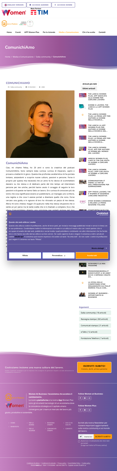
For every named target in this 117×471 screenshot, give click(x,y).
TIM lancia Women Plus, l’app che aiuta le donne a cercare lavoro (98, 172)
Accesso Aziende (40, 5)
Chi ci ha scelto (69, 424)
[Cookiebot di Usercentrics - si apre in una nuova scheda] (98, 213)
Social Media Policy (74, 463)
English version (15, 5)
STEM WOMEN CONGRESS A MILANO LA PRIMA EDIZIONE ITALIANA (99, 203)
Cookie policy (86, 463)
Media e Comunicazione (23, 57)
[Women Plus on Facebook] (80, 410)
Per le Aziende (32, 429)
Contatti (68, 428)
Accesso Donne (64, 5)
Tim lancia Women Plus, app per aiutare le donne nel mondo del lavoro (99, 150)
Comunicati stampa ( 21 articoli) (94, 325)
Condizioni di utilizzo (33, 463)
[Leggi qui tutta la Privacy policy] (94, 445)
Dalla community (43, 57)
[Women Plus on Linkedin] (85, 410)
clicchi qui (19, 237)
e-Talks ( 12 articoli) (89, 332)
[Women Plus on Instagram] (89, 410)
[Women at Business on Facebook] (80, 398)
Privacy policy (62, 463)
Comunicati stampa (51, 429)
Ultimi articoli (88, 88)
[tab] (90, 83)
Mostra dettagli (98, 248)
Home (7, 57)
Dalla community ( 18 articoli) (93, 312)
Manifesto (15, 426)
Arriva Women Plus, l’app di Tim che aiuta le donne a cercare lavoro (98, 161)
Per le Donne (31, 424)
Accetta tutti (92, 255)
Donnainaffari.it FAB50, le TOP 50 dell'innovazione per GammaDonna (98, 184)
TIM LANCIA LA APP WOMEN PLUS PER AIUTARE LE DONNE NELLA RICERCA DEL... (98, 128)
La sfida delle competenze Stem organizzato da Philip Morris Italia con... (99, 285)
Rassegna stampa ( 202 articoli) (94, 319)
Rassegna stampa (51, 424)
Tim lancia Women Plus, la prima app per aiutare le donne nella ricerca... (99, 117)
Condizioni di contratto (48, 463)
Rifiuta (25, 255)
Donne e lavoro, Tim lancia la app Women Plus (98, 107)
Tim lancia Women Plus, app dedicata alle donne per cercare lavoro (97, 97)
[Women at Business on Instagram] (89, 398)
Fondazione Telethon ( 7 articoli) (94, 338)
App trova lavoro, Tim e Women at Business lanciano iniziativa (99, 194)
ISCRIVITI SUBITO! (102, 436)
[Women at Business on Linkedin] (85, 398)
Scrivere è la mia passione (96, 265)
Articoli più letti (90, 84)
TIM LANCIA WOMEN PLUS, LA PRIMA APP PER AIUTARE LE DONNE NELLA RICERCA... (99, 139)
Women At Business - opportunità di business (98, 295)
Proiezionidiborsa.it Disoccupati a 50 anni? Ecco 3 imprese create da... (99, 274)
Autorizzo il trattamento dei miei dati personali (95, 443)
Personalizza (57, 255)
